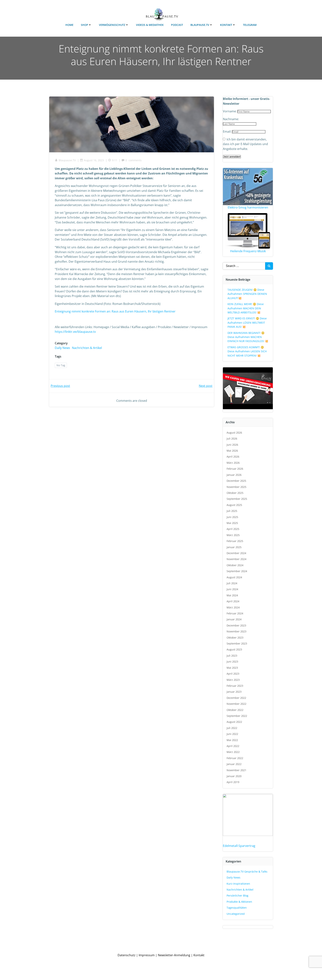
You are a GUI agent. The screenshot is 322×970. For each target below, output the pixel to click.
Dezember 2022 (236, 698)
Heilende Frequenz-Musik (248, 251)
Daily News (62, 348)
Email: (227, 131)
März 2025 (233, 535)
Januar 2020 (234, 776)
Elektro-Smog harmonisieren (248, 207)
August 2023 (234, 649)
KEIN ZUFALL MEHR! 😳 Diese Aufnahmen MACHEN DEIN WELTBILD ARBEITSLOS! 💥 (246, 308)
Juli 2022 (232, 728)
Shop (84, 25)
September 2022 (237, 716)
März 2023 (233, 680)
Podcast (177, 25)
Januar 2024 (234, 619)
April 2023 (233, 673)
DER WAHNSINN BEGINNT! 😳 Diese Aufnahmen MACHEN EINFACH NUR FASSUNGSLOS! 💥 (248, 337)
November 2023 (236, 631)
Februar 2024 (235, 613)
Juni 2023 (232, 661)
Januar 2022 (234, 764)
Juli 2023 (232, 655)
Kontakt (226, 25)
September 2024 (237, 571)
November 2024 (236, 559)
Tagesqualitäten (237, 907)
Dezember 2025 (236, 480)
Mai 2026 (232, 450)
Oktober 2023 (235, 637)
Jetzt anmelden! (232, 156)
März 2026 (233, 462)
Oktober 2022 (235, 710)
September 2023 (237, 643)
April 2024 (233, 601)
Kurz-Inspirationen (238, 883)
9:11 (114, 160)
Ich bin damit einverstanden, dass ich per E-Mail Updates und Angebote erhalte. (245, 144)
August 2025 (234, 505)
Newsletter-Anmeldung (174, 955)
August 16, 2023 (94, 160)
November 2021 (236, 770)
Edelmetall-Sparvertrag (239, 846)
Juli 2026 (232, 438)
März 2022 (233, 752)
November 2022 (236, 704)
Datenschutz (126, 955)
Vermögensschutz (112, 25)
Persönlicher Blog (237, 895)
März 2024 (233, 607)
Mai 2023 (232, 667)
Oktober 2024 (235, 565)
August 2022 (234, 722)
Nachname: (231, 119)
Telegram (250, 25)
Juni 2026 (232, 444)
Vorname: (230, 111)
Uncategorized (236, 914)
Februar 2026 (235, 468)
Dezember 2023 (236, 625)
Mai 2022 (232, 740)
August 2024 (234, 577)
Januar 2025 (234, 547)
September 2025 (237, 499)
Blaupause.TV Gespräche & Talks (247, 871)
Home (69, 25)
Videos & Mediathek (150, 25)
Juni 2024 (232, 589)
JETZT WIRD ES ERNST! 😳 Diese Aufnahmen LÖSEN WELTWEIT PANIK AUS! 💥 (247, 322)
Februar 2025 (235, 541)
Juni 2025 (232, 517)
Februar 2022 (235, 758)
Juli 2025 (232, 511)
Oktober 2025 (235, 493)
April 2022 (233, 746)
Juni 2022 (232, 734)
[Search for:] (244, 266)
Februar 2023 (235, 685)
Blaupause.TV (199, 25)
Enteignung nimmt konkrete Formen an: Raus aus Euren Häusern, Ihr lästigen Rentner (115, 311)
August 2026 (234, 432)
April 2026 (233, 456)
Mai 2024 (232, 595)
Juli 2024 (232, 583)
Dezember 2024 (236, 553)
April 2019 (233, 782)
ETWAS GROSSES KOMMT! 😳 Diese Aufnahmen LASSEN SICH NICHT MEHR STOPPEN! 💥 (247, 351)
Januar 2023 (234, 691)
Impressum (147, 955)
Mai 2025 (232, 523)
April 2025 (233, 529)
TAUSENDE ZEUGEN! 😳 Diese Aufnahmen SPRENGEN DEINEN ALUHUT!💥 (247, 294)
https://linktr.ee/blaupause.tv (75, 332)
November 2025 (236, 487)
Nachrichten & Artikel (87, 348)
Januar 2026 (234, 475)
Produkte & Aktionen (239, 901)
